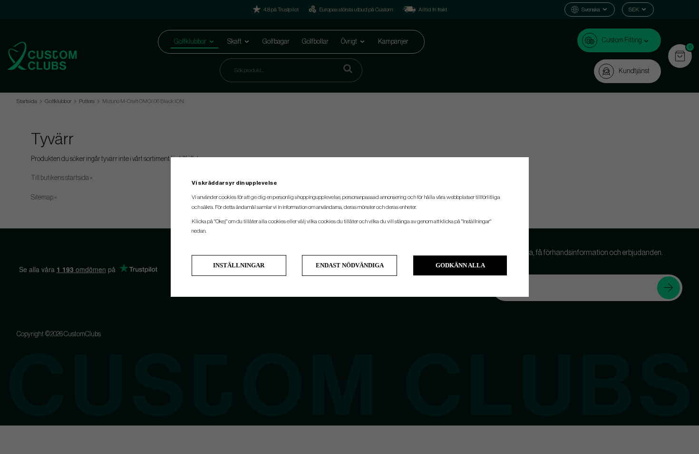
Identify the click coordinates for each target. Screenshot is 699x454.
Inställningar (238, 265)
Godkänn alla (460, 265)
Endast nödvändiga (350, 265)
